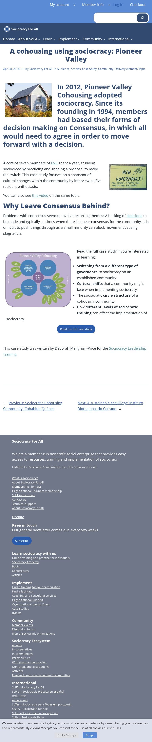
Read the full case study (76, 329)
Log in (118, 4)
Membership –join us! (26, 486)
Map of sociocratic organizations (33, 633)
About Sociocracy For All (28, 482)
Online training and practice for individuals (41, 558)
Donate (18, 516)
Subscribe (21, 541)
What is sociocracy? (25, 478)
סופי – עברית (20, 700)
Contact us (19, 499)
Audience (63, 69)
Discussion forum (23, 629)
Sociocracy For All (40, 69)
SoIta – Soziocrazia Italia (28, 717)
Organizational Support (27, 600)
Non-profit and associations (30, 667)
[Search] (142, 18)
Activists (17, 671)
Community (105, 69)
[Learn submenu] (54, 39)
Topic (142, 69)
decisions (134, 215)
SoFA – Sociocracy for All (28, 687)
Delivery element (126, 69)
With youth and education (29, 662)
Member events (22, 625)
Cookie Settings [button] (66, 735)
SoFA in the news (23, 495)
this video (40, 195)
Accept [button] (90, 735)
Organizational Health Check (31, 604)
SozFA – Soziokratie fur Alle (30, 709)
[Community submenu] (104, 39)
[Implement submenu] (79, 39)
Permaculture (21, 658)
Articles (76, 69)
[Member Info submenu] (109, 5)
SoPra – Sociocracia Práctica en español (38, 691)
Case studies (20, 608)
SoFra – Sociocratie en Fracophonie (35, 713)
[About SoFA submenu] (39, 39)
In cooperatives (22, 649)
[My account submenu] (74, 5)
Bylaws (16, 613)
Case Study (89, 69)
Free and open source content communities (41, 675)
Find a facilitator (23, 591)
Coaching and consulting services (34, 595)
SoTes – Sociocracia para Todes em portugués (42, 704)
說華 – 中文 (19, 696)
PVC (54, 163)
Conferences (20, 571)
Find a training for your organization (36, 587)
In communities (22, 654)
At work (17, 645)
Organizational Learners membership (37, 491)
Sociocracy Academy (25, 562)
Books (16, 566)
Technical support (24, 504)
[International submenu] (132, 39)
